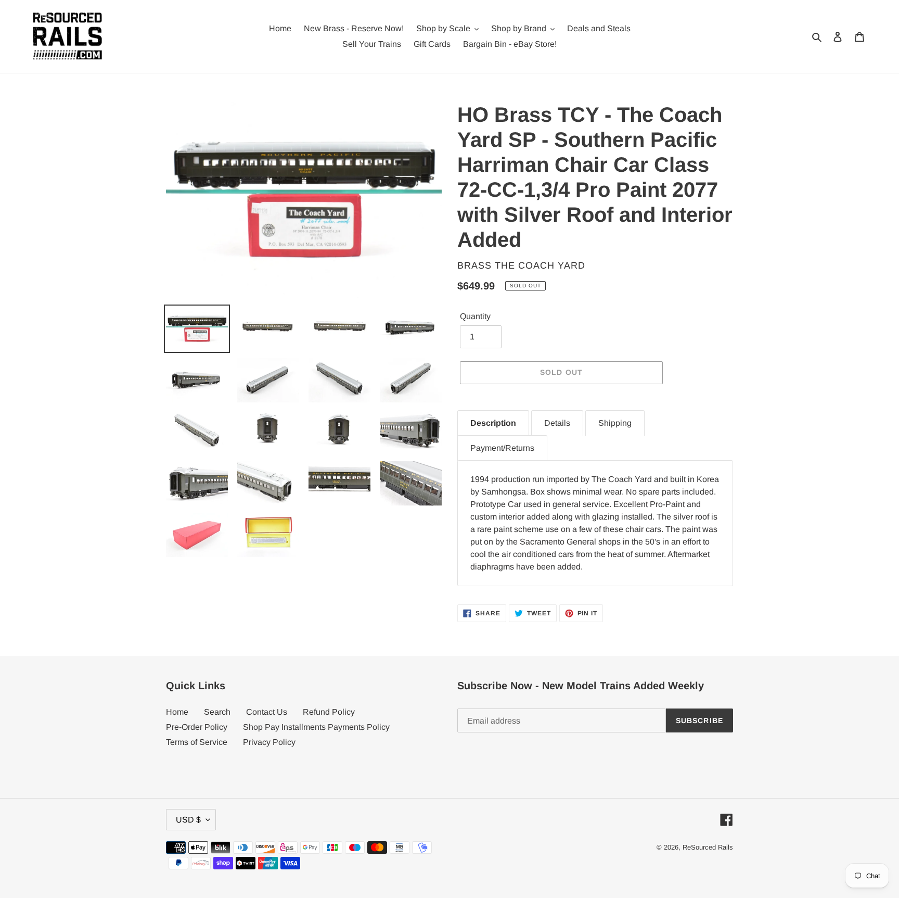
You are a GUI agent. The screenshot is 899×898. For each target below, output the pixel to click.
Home (177, 711)
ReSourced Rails (708, 847)
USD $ (188, 819)
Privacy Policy (269, 742)
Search (217, 711)
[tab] (493, 423)
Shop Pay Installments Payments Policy (316, 727)
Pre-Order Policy (196, 727)
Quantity (475, 316)
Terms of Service (196, 742)
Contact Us (266, 711)
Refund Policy (329, 711)
